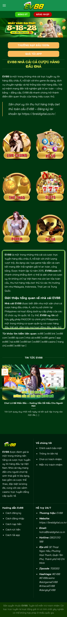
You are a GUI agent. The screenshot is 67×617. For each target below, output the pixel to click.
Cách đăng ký (13, 512)
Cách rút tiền (13, 529)
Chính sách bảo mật (50, 448)
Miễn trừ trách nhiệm (50, 464)
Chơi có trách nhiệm (50, 459)
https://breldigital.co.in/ (38, 114)
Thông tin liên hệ (48, 453)
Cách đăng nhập (15, 518)
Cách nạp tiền (13, 524)
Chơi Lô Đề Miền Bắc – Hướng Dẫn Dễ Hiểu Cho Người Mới (33, 404)
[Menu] (4, 5)
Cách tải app (13, 535)
